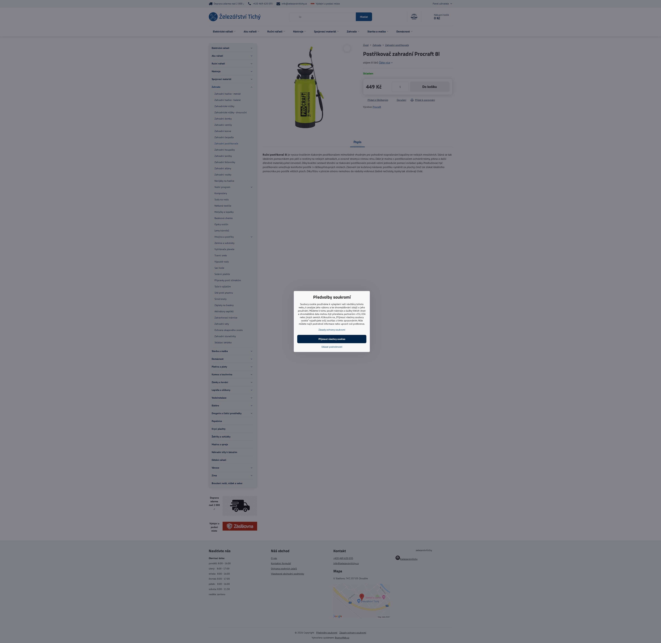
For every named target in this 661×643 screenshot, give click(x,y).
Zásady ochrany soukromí (331, 329)
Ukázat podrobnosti (331, 346)
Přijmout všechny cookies (331, 339)
